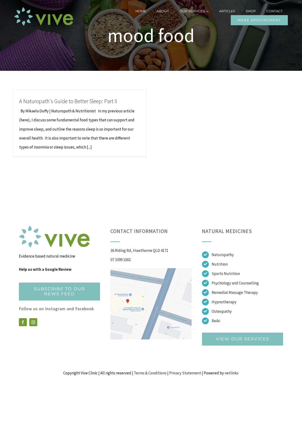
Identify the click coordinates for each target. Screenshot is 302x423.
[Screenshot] (151, 270)
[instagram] (33, 322)
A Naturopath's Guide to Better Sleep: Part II (68, 101)
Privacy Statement (185, 373)
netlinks (232, 373)
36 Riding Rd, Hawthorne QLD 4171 (139, 250)
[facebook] (23, 322)
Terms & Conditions (150, 373)
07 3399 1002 (120, 259)
